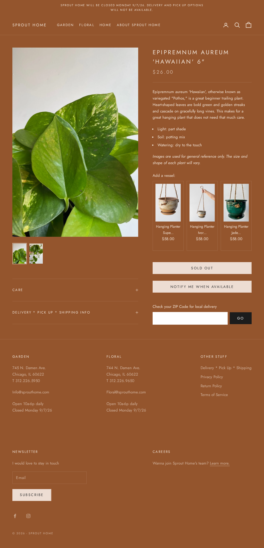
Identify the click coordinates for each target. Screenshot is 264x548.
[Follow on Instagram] (28, 516)
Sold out (202, 268)
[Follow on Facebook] (15, 516)
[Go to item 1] (19, 253)
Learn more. (220, 463)
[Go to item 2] (36, 253)
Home (106, 24)
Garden (65, 24)
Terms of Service (214, 395)
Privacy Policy (212, 377)
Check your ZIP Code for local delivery (185, 306)
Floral (86, 24)
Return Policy (211, 386)
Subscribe (32, 494)
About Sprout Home (139, 24)
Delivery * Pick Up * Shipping (226, 368)
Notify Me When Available (202, 286)
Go (240, 318)
